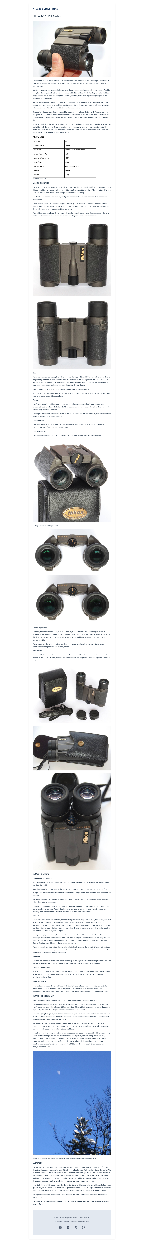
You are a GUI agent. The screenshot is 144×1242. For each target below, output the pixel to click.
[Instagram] (83, 1227)
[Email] (60, 1227)
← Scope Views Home (45, 8)
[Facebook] (68, 1227)
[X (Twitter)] (76, 1227)
